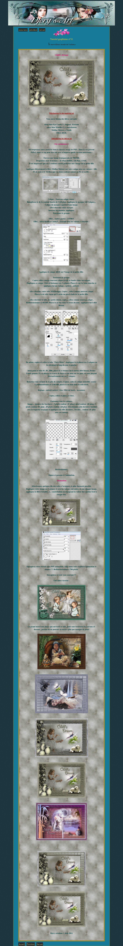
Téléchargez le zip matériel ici (61, 113)
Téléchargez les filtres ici (61, 138)
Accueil (22, 944)
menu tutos (23, 30)
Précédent (30, 944)
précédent (33, 30)
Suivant (40, 944)
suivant (42, 30)
